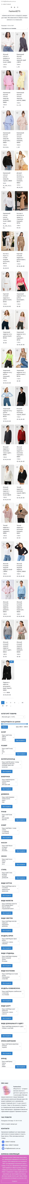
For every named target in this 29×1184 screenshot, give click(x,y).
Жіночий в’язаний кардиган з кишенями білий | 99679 (7, 491)
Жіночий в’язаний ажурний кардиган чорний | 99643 (21, 567)
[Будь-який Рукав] (7, 814)
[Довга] (9, 959)
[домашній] (7, 877)
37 (7, 706)
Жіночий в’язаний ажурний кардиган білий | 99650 (7, 567)
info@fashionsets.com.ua (9, 1)
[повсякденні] (10, 977)
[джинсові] (8, 1010)
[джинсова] (9, 891)
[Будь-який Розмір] (7, 748)
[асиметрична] (8, 799)
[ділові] (10, 975)
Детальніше (20, 107)
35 (22, 702)
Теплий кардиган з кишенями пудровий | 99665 (6, 529)
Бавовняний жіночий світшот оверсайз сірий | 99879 (21, 58)
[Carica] (7, 1063)
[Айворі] (7, 737)
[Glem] (7, 1065)
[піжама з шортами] (13, 1028)
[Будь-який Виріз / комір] (9, 828)
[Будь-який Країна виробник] (10, 1044)
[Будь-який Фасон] (7, 845)
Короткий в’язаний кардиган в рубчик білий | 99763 (7, 297)
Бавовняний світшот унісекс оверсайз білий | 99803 (7, 217)
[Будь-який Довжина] (8, 797)
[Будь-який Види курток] (9, 886)
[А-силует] (7, 847)
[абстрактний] (8, 784)
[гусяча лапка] (8, 781)
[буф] (7, 816)
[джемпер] (9, 926)
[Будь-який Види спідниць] (9, 956)
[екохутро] (10, 767)
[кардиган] (9, 923)
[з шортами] (11, 993)
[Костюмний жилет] (9, 905)
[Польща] (10, 1045)
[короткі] (8, 1014)
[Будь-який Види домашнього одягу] (13, 1026)
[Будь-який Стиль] (7, 872)
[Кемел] (7, 738)
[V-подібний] (9, 831)
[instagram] (17, 7)
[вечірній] (7, 874)
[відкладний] (9, 833)
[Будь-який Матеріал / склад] (10, 762)
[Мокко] (7, 740)
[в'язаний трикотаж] (10, 765)
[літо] (7, 864)
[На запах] (7, 850)
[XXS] (7, 752)
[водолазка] (9, 924)
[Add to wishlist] (3, 34)
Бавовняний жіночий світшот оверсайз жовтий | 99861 (21, 96)
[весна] (7, 861)
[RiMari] (7, 1066)
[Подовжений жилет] (9, 908)
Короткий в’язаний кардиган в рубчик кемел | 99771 (21, 257)
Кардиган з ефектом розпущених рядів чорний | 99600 (7, 686)
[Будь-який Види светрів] (9, 921)
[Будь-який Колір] (7, 735)
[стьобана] (9, 888)
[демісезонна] (9, 889)
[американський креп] (10, 764)
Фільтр (4, 727)
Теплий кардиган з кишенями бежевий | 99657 (20, 529)
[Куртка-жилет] (9, 907)
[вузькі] (9, 940)
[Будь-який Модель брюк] (9, 939)
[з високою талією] (9, 942)
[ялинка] (8, 783)
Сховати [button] (14, 1181)
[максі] (8, 800)
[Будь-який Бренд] (7, 1061)
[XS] (7, 750)
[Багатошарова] (9, 958)
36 (3, 706)
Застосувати (20, 740)
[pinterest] (11, 7)
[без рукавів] (7, 818)
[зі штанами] (11, 994)
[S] (7, 753)
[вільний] (7, 849)
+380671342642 (7, 4)
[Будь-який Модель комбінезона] (11, 991)
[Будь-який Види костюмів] (10, 974)
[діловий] (7, 876)
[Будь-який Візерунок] (8, 779)
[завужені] (9, 943)
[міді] (8, 802)
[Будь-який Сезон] (7, 859)
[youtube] (14, 7)
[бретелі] (7, 819)
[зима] (7, 862)
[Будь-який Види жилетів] (9, 904)
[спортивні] (10, 979)
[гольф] (9, 830)
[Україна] (10, 1047)
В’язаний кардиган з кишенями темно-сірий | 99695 (7, 450)
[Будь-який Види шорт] (8, 1009)
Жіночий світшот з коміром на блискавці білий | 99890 (7, 58)
